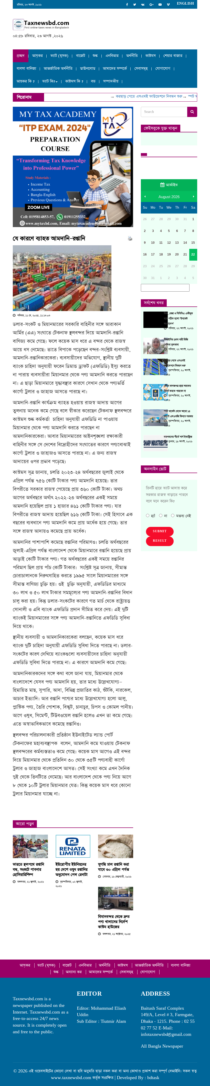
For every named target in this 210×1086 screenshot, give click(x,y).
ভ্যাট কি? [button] (48, 81)
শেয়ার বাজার (172, 55)
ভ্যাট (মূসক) (59, 55)
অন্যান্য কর (74, 972)
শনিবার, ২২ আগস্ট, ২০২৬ (180, 328)
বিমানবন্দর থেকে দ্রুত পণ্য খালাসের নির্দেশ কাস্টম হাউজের (114, 922)
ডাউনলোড (87, 68)
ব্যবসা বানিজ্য (26, 68)
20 (177, 254)
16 (145, 254)
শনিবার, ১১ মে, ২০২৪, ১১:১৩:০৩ (33, 315)
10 (153, 242)
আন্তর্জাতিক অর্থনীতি (58, 68)
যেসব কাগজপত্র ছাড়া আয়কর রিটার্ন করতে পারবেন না (177, 388)
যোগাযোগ (162, 68)
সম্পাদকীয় (110, 81)
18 (161, 254)
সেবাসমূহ (141, 68)
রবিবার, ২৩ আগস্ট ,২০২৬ (29, 5)
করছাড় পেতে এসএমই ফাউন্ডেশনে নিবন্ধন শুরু (142, 96)
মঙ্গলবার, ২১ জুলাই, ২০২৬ (30, 882)
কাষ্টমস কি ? (74, 81)
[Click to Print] (130, 238)
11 (161, 242)
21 (185, 254)
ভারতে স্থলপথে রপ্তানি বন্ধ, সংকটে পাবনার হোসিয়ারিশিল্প (28, 869)
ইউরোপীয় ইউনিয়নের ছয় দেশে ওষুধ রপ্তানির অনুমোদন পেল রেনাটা (72, 869)
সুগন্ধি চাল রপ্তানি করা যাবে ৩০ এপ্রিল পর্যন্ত (113, 867)
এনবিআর (112, 55)
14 (185, 242)
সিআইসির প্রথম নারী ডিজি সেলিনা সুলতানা (176, 342)
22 (193, 254)
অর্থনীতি (132, 55)
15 (193, 242)
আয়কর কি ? (26, 81)
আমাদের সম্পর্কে (115, 68)
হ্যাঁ (153, 516)
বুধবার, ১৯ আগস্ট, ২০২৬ (180, 441)
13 (177, 242)
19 (169, 254)
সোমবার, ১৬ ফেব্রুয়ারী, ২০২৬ (116, 877)
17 (153, 254)
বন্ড (93, 81)
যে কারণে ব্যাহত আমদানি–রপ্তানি (49, 239)
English (185, 4)
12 (169, 242)
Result (160, 541)
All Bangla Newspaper (162, 1046)
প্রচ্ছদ (21, 55)
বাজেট (80, 55)
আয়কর (37, 55)
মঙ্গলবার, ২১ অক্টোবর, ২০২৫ (116, 934)
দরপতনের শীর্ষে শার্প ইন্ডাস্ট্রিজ (178, 437)
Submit (160, 531)
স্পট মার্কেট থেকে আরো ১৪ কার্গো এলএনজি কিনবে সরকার (178, 414)
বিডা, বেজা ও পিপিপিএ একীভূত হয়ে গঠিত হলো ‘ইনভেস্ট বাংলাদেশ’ (178, 319)
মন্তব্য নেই (183, 516)
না (165, 516)
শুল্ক (95, 55)
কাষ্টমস (150, 55)
